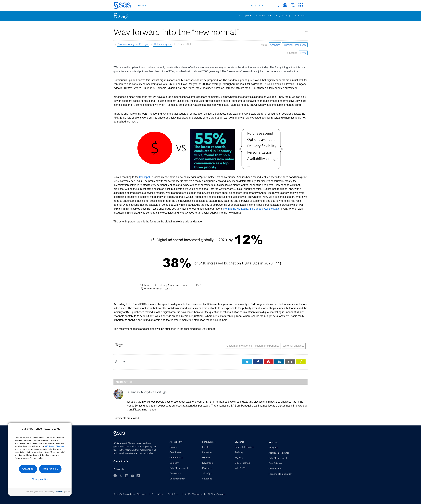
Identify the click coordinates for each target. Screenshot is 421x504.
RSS (138, 475)
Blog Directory (282, 15)
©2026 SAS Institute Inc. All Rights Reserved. (205, 494)
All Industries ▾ (263, 15)
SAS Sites (300, 5)
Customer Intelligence (295, 44)
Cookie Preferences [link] (121, 494)
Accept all (28, 468)
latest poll (144, 177)
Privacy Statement (138, 494)
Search (277, 5)
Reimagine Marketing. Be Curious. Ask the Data (251, 208)
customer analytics (293, 345)
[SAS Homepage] (123, 6)
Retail (303, 52)
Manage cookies (40, 479)
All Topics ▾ (245, 15)
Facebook (115, 475)
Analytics (275, 44)
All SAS (255, 5)
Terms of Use (157, 494)
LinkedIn (126, 475)
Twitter (121, 475)
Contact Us (293, 5)
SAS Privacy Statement (54, 446)
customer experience (267, 345)
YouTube (132, 475)
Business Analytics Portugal (133, 44)
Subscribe (300, 15)
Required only (50, 468)
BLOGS (141, 5)
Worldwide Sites (285, 5)
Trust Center (173, 494)
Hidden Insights (162, 44)
